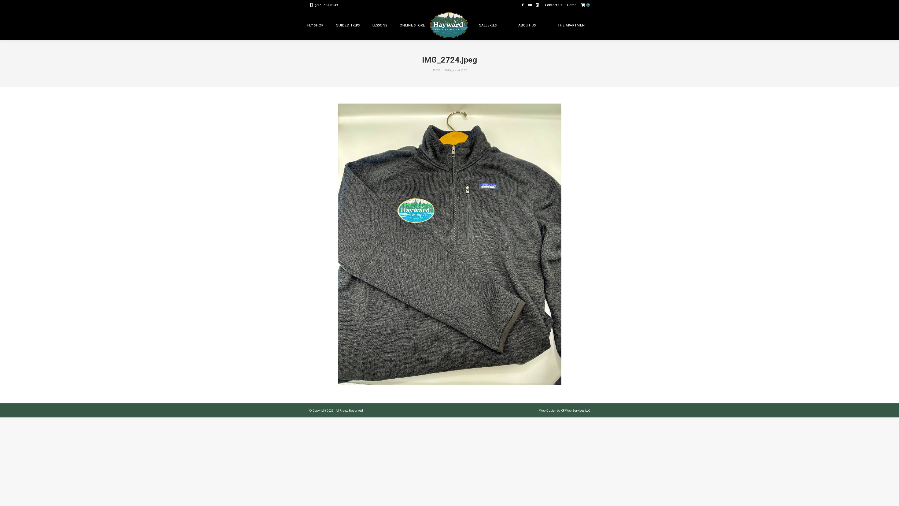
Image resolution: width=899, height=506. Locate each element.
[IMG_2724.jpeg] (449, 244)
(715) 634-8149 (326, 5)
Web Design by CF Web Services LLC (564, 410)
